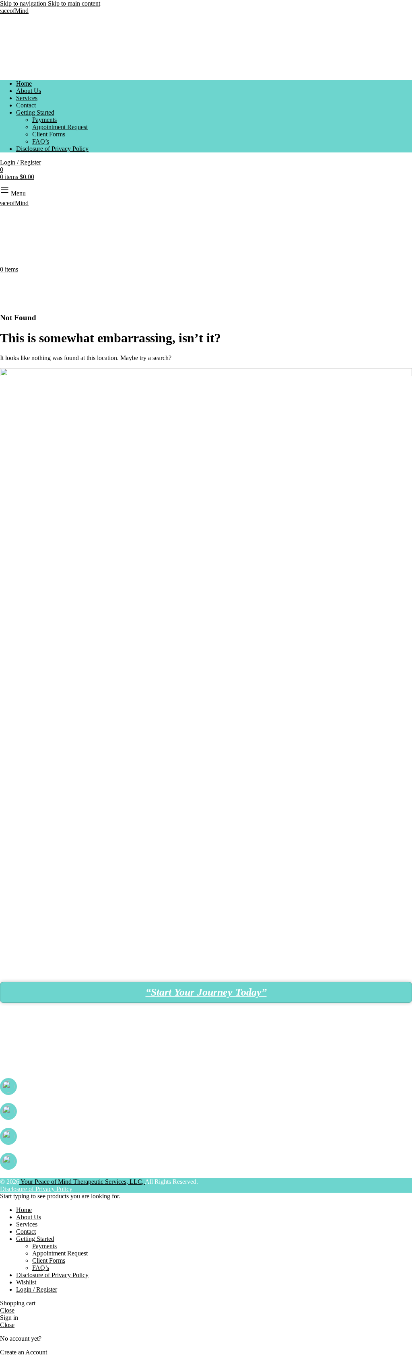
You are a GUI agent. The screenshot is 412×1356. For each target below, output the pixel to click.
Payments (44, 119)
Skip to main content (74, 3)
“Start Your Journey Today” (206, 992)
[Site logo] (14, 10)
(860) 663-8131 (41, 1086)
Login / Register (36, 1289)
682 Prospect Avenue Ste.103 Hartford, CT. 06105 (85, 1035)
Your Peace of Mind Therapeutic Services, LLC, (82, 1181)
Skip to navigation (24, 3)
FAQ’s (40, 141)
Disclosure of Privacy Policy (36, 1188)
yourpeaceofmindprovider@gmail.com (73, 1161)
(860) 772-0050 (41, 1111)
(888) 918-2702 (41, 1136)
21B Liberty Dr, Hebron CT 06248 (47, 1066)
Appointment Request (60, 126)
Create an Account (23, 1352)
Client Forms (48, 134)
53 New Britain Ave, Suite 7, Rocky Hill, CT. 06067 (69, 1050)
